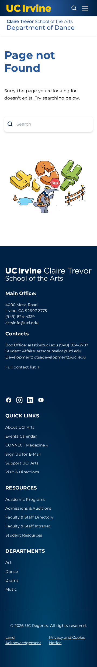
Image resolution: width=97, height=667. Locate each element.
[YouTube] (41, 400)
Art (8, 562)
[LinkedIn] (30, 400)
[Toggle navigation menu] (85, 8)
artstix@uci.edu (43, 345)
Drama (12, 580)
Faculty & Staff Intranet (27, 526)
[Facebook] (8, 400)
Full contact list (21, 367)
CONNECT (25, 445)
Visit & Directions (22, 472)
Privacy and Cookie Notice (67, 640)
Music (11, 589)
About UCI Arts (20, 427)
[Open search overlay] (74, 8)
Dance (11, 571)
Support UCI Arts (22, 463)
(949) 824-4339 (20, 316)
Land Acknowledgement (23, 640)
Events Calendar (21, 436)
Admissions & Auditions (28, 508)
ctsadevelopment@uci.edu (60, 357)
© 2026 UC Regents (29, 625)
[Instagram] (19, 400)
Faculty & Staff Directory (29, 517)
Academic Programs (25, 499)
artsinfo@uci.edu (21, 322)
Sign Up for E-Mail (23, 454)
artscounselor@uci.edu (59, 351)
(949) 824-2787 (73, 345)
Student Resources (23, 535)
